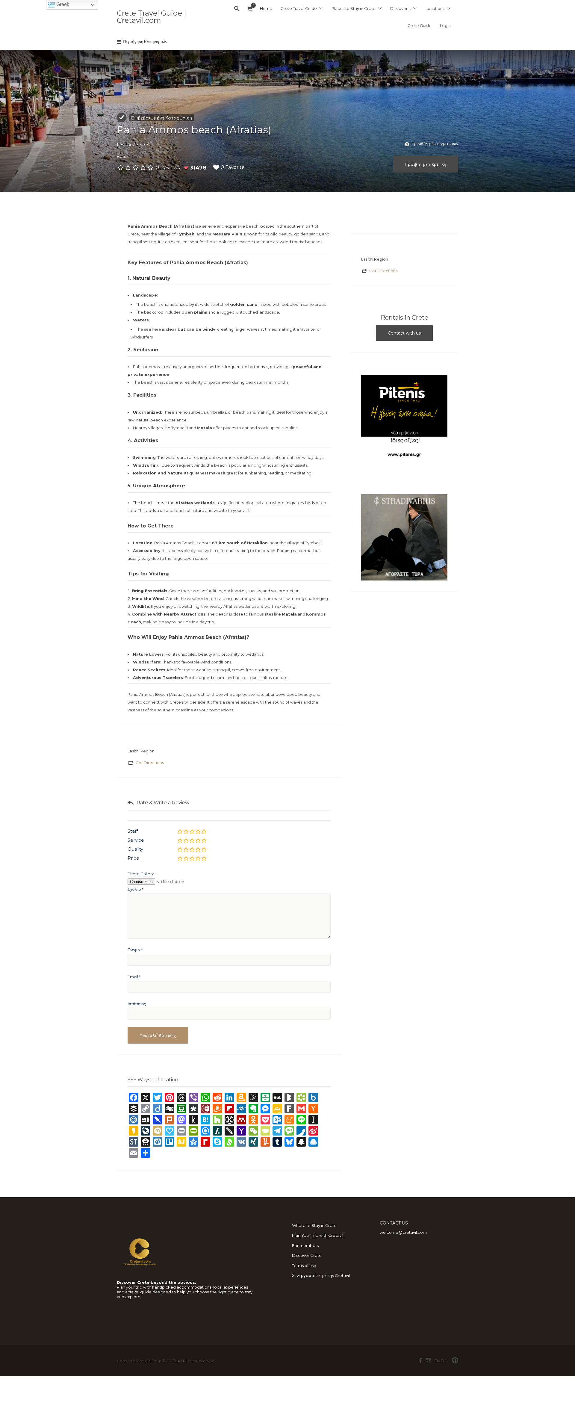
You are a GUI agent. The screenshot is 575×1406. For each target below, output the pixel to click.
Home (266, 8)
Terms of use (304, 1265)
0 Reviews (168, 167)
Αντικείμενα (249, 9)
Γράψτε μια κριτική (425, 164)
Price (133, 858)
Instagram (428, 1360)
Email (134, 976)
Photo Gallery (141, 873)
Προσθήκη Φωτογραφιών (434, 143)
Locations (435, 8)
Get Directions (150, 762)
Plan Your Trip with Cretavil (317, 1235)
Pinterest (455, 1360)
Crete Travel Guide (299, 8)
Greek (62, 4)
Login (445, 25)
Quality (135, 849)
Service (136, 840)
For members (305, 1245)
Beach (123, 156)
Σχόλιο (135, 889)
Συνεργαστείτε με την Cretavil (321, 1275)
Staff (133, 831)
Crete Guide (420, 25)
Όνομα (135, 949)
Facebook (420, 1360)
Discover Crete (307, 1255)
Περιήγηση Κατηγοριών (145, 41)
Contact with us (404, 333)
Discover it (400, 8)
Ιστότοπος (137, 1003)
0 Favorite (233, 167)
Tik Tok (441, 1360)
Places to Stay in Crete (354, 8)
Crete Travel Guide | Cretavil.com (151, 17)
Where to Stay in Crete (314, 1225)
